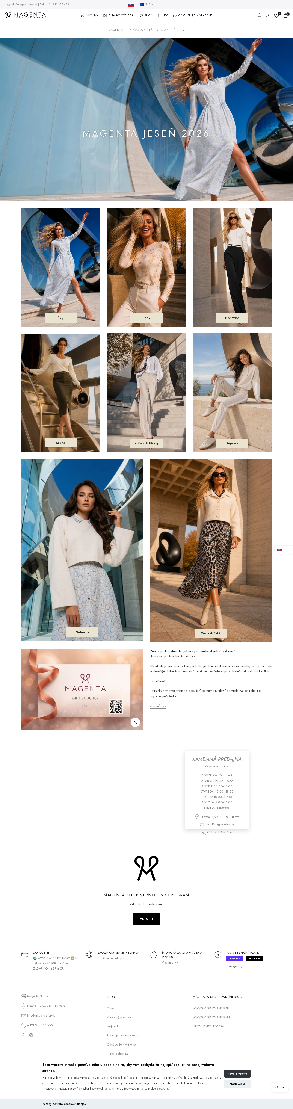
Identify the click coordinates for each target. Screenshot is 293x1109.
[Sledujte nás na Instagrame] (31, 1035)
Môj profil (113, 1026)
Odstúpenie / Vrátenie (121, 1045)
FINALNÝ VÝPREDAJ (121, 15)
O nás (111, 1008)
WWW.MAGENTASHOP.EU (211, 1008)
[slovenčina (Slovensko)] (132, 5)
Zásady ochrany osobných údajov (64, 1104)
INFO (165, 15)
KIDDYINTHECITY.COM (208, 1026)
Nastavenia (237, 1084)
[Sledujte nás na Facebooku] (23, 1035)
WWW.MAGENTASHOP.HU (211, 1017)
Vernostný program (119, 1017)
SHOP (148, 15)
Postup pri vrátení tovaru (122, 1035)
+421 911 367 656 (57, 4)
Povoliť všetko (237, 1073)
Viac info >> (170, 962)
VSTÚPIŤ (146, 919)
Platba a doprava (118, 1054)
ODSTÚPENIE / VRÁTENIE (195, 15)
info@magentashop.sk (24, 4)
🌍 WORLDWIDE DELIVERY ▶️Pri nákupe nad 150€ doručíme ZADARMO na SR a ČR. (55, 963)
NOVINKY (92, 15)
